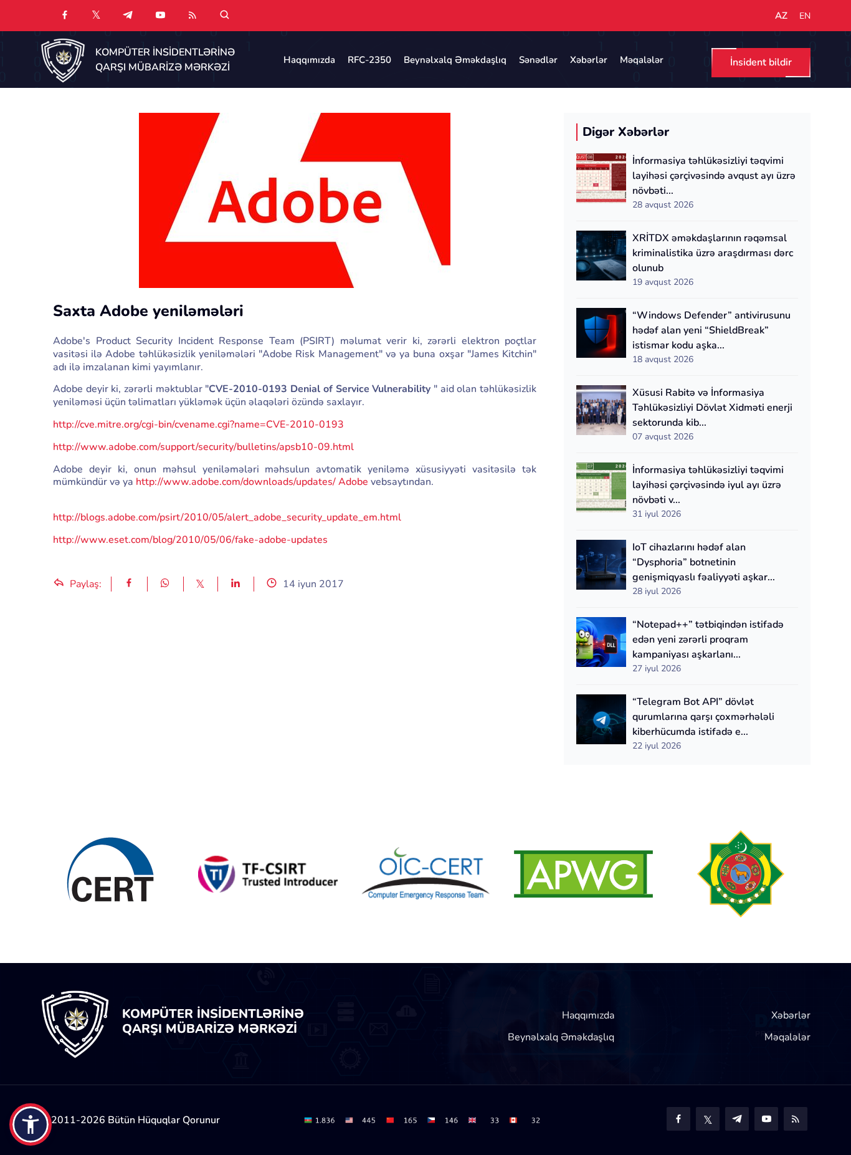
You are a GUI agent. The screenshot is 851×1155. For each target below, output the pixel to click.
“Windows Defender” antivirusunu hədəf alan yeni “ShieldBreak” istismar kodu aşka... (711, 330)
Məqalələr (641, 60)
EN (805, 16)
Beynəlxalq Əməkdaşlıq (455, 60)
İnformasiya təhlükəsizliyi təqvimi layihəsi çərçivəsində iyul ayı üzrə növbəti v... (708, 485)
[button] (30, 1124)
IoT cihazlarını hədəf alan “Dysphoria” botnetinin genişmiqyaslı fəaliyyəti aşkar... (703, 562)
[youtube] (160, 15)
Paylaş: (84, 584)
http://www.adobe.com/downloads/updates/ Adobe (252, 482)
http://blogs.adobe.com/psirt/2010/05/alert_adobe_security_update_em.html (227, 517)
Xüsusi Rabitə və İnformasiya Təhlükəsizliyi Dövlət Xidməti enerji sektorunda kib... (712, 407)
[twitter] (96, 14)
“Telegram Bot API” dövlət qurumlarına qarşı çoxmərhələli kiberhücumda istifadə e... (703, 717)
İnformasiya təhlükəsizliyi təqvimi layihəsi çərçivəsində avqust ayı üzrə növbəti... (714, 176)
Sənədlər (538, 60)
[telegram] (127, 15)
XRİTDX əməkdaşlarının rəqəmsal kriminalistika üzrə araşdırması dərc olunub (712, 253)
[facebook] (64, 15)
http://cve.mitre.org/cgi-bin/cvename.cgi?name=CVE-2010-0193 (198, 424)
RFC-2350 (369, 60)
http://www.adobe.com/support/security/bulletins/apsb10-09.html (203, 447)
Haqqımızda (309, 60)
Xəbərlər (588, 60)
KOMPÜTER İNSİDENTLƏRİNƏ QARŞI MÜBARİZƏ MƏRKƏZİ (165, 60)
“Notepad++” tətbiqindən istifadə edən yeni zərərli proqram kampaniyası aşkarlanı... (708, 639)
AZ (781, 16)
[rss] (192, 15)
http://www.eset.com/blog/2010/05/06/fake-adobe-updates (190, 540)
